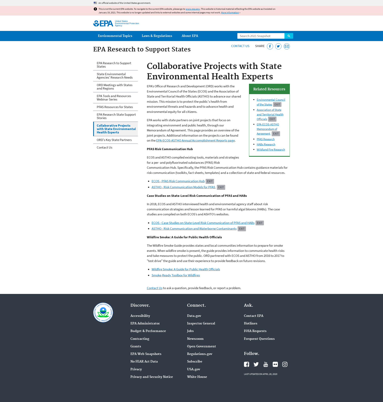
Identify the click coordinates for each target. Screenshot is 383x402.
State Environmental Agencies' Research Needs (115, 76)
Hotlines (250, 323)
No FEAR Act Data (144, 362)
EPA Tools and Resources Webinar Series (114, 97)
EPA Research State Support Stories (116, 116)
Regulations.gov (199, 354)
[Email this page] (287, 46)
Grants (135, 346)
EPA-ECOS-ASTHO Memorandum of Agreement (268, 128)
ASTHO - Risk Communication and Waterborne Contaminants (194, 228)
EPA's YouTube (265, 364)
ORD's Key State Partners (114, 140)
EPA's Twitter (256, 364)
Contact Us (240, 46)
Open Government (201, 346)
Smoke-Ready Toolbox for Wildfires (176, 275)
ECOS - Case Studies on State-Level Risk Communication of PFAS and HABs (203, 223)
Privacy (136, 369)
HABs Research (266, 144)
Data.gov (194, 316)
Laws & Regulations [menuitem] (157, 36)
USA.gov (193, 369)
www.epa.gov (193, 8)
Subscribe (194, 362)
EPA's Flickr (275, 364)
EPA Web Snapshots (145, 354)
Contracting (139, 339)
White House (197, 377)
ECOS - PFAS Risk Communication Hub (178, 181)
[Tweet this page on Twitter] (278, 46)
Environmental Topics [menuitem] (115, 36)
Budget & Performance (148, 331)
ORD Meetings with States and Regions (114, 87)
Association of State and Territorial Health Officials (270, 114)
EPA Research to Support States (114, 65)
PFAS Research (266, 139)
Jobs (190, 331)
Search (288, 36)
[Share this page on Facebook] (270, 46)
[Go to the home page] (103, 23)
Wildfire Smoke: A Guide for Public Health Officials (186, 269)
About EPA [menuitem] (190, 36)
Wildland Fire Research (271, 149)
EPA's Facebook (246, 364)
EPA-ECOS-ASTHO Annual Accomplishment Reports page (195, 140)
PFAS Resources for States (115, 107)
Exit (277, 104)
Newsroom (195, 339)
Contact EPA (253, 316)
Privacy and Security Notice (151, 377)
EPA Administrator (145, 323)
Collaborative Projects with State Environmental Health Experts (116, 128)
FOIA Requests (255, 331)
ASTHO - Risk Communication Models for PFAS (184, 187)
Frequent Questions (259, 339)
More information (230, 12)
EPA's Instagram (284, 364)
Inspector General (201, 323)
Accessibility (140, 316)
